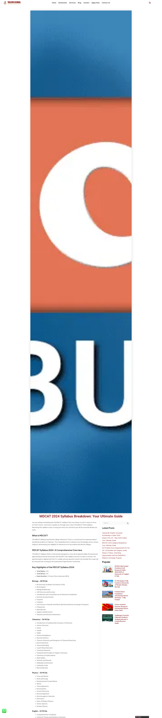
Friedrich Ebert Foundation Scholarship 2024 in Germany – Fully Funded (121, 596)
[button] (150, 2)
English (139, 717)
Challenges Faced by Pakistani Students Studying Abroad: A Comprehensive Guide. (122, 619)
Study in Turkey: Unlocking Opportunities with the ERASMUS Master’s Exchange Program (113, 555)
